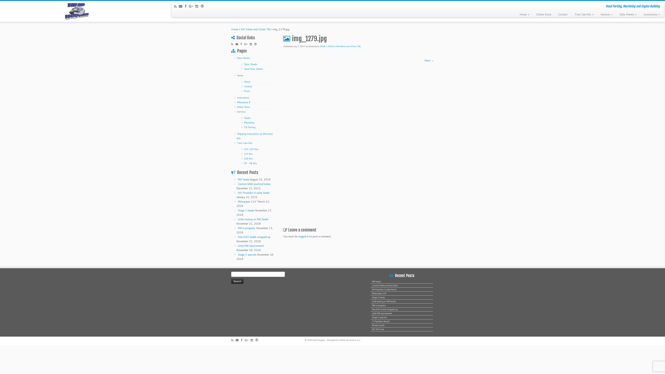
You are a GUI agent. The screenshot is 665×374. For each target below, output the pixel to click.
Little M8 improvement (251, 246)
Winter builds (378, 325)
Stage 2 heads (246, 210)
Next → (429, 60)
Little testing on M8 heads (253, 219)
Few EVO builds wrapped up (254, 237)
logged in (303, 236)
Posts (247, 91)
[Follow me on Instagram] (198, 6)
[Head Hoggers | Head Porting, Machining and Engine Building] (76, 11)
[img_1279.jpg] (354, 142)
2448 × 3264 (326, 46)
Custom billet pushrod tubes (254, 184)
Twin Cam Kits (583, 14)
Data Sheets (627, 14)
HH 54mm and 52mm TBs (256, 29)
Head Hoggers (318, 340)
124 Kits (248, 158)
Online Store (543, 14)
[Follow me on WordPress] (203, 6)
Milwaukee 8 (243, 102)
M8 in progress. (247, 228)
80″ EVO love (378, 329)
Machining (249, 122)
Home (523, 14)
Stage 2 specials (247, 254)
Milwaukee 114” (247, 201)
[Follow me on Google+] (192, 6)
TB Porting (249, 127)
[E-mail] (182, 6)
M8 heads (243, 179)
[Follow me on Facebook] (187, 6)
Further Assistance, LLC (349, 340)
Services (606, 14)
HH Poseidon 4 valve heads (254, 193)
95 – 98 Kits (250, 163)
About (247, 81)
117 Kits (248, 153)
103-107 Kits (251, 149)
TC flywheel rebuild (380, 321)
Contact (563, 14)
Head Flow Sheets (253, 68)
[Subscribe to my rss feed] (176, 6)
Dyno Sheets (251, 64)
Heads (247, 117)
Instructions (651, 14)
